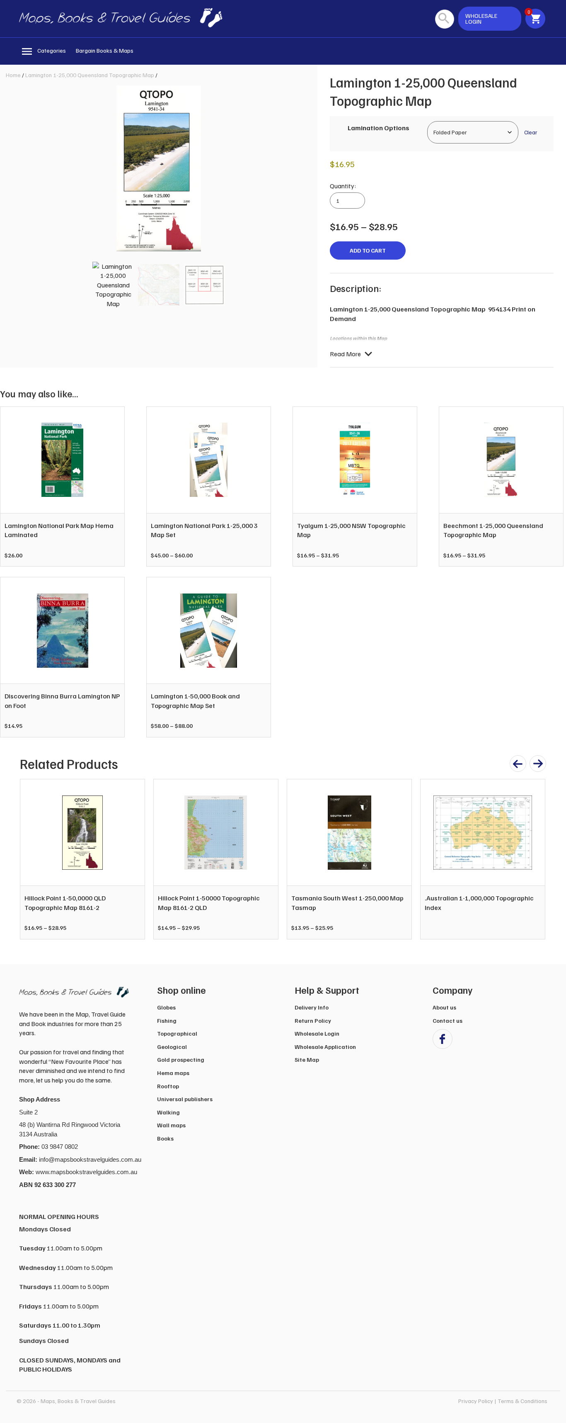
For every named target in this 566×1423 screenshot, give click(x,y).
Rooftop (168, 1086)
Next (534, 859)
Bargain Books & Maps (104, 50)
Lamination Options (378, 128)
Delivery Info (312, 1007)
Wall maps (171, 1125)
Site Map (307, 1059)
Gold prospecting (180, 1059)
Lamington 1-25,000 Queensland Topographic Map (89, 74)
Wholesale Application (325, 1046)
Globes (166, 1007)
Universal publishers (185, 1098)
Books (165, 1138)
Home (13, 74)
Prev (30, 859)
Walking (168, 1112)
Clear (530, 132)
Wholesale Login (317, 1033)
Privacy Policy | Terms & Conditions (502, 1400)
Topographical (177, 1033)
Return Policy (313, 1020)
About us (444, 1007)
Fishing (167, 1020)
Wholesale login (481, 18)
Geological (172, 1046)
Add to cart (368, 250)
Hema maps (173, 1072)
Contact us (447, 1020)
